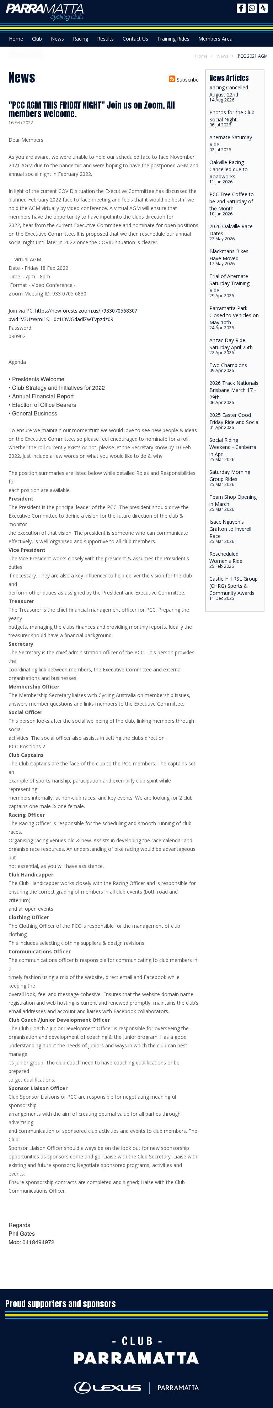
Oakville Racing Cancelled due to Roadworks (228, 172)
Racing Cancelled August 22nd (228, 93)
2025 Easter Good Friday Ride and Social (234, 421)
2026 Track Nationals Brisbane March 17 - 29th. (233, 392)
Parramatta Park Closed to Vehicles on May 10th (234, 318)
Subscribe (187, 79)
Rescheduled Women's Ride (225, 559)
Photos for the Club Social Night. (232, 118)
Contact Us (135, 38)
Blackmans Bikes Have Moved (228, 257)
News (57, 38)
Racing (80, 38)
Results (105, 38)
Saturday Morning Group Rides (229, 478)
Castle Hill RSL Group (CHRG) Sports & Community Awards (233, 588)
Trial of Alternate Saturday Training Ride (229, 286)
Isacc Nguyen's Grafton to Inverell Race (230, 531)
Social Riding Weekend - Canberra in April (232, 449)
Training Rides (173, 38)
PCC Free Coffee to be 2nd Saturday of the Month (231, 204)
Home (16, 38)
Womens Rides (26, 50)
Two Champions (228, 367)
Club (37, 38)
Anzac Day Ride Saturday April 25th (231, 346)
